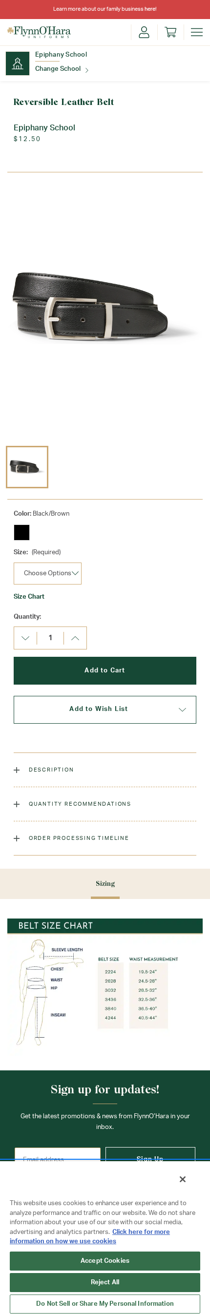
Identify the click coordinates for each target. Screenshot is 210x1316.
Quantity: (27, 617)
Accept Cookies (105, 1261)
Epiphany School (61, 55)
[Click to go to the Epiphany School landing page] (17, 63)
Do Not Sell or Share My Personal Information (105, 1304)
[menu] (197, 32)
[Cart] (170, 32)
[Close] (182, 1179)
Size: (37, 552)
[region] (105, 1238)
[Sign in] (144, 32)
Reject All (105, 1282)
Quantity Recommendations (79, 804)
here (150, 9)
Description (50, 770)
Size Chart (29, 597)
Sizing (105, 883)
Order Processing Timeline (78, 838)
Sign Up (150, 1159)
